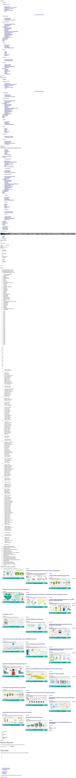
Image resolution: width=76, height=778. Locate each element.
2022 (4, 316)
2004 (4, 335)
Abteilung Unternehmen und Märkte (9, 556)
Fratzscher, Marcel (8, 405)
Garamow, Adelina (8, 407)
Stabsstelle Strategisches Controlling (9, 563)
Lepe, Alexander (7, 459)
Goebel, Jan (6, 413)
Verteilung (5, 307)
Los (8, 245)
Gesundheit (5, 285)
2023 (4, 315)
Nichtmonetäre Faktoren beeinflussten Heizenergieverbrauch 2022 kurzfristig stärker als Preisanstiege (60, 625)
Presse (3, 116)
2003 (4, 336)
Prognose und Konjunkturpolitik (10, 100)
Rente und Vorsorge (7, 298)
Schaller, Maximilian (8, 498)
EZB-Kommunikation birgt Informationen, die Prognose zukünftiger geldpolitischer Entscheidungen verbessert (61, 649)
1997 (4, 342)
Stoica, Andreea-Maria (8, 522)
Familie (5, 280)
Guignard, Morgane (8, 419)
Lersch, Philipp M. (8, 460)
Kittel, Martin (7, 447)
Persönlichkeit (6, 295)
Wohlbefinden (6, 309)
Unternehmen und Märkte (9, 10)
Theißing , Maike (7, 528)
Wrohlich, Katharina (8, 542)
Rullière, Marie (7, 493)
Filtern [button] (1, 246)
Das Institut (6, 69)
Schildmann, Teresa (8, 503)
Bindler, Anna (7, 379)
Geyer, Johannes (7, 411)
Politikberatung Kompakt (9, 34)
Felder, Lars (6, 403)
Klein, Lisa (6, 448)
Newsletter (2, 748)
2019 (4, 319)
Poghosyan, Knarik (8, 486)
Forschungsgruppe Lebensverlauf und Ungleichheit (12, 559)
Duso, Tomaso (7, 396)
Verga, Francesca (7, 534)
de (4, 146)
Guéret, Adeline (7, 418)
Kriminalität (5, 290)
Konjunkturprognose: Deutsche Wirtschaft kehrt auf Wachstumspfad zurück (16, 589)
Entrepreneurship (7, 95)
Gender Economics (8, 18)
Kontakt (6, 55)
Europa (5, 279)
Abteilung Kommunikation (8, 551)
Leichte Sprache (5, 229)
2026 (4, 312)
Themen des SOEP (8, 64)
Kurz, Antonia (7, 456)
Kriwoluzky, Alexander (8, 452)
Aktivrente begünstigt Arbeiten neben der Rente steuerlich (59, 575)
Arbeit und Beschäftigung (8, 274)
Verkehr (5, 306)
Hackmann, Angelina (8, 422)
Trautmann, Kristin (8, 530)
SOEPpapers (7, 36)
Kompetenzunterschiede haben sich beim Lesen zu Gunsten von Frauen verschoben (17, 712)
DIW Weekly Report (8, 28)
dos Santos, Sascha (8, 394)
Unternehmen (6, 304)
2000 (4, 339)
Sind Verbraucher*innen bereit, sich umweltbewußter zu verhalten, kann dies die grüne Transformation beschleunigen (46, 594)
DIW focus (6, 30)
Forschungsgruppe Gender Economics (10, 558)
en (0, 76)
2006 (4, 333)
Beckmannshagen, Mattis (9, 375)
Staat (5, 11)
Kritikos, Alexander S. (8, 451)
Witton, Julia (7, 539)
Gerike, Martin (7, 410)
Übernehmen (13, 566)
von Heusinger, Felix (8, 535)
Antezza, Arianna (7, 369)
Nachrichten (7, 45)
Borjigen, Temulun (8, 380)
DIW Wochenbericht (8, 27)
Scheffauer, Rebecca (8, 500)
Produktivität (6, 296)
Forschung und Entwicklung (8, 282)
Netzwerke (6, 70)
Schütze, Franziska (8, 510)
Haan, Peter (6, 421)
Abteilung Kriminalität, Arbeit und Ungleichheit (11, 552)
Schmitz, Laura (7, 506)
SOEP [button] (3, 40)
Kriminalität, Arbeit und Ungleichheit (11, 7)
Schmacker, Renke (8, 505)
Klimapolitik (7, 9)
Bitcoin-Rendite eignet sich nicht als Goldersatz (34, 717)
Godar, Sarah (7, 412)
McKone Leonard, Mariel (9, 468)
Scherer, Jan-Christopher (9, 501)
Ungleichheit (6, 303)
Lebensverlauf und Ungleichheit (10, 96)
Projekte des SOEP (8, 65)
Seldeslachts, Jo (7, 513)
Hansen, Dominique (8, 424)
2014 (4, 324)
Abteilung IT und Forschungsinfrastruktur (10, 549)
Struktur (6, 51)
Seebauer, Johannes (8, 511)
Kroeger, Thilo (7, 453)
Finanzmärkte (6, 281)
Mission (6, 52)
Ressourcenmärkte (7, 299)
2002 (4, 337)
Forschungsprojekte (8, 24)
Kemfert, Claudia (7, 443)
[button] (2, 0)
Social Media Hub (7, 73)
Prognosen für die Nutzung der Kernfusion (56, 673)
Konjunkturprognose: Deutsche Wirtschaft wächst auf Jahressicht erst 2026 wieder (40, 692)
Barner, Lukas (7, 374)
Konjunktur (5, 289)
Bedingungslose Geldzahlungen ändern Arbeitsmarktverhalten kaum (14, 663)
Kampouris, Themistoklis (9, 442)
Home (3, 236)
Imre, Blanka (7, 437)
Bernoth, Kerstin (7, 377)
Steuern (5, 300)
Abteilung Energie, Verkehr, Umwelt (10, 547)
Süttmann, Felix (7, 524)
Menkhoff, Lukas (7, 471)
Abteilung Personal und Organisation (10, 554)
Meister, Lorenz (7, 470)
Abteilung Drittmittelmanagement (9, 546)
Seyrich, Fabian (7, 514)
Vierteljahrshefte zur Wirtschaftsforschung (11, 31)
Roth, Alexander (7, 492)
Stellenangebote (7, 54)
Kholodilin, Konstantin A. (9, 444)
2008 (4, 331)
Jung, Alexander (7, 439)
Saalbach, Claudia (7, 495)
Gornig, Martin (7, 414)
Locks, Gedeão (7, 462)
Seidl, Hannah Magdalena (9, 512)
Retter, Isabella (7, 489)
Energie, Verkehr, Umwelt (9, 8)
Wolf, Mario (7, 541)
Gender (5, 284)
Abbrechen (8, 566)
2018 (4, 320)
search (1, 0)
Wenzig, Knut (7, 537)
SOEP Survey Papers (8, 113)
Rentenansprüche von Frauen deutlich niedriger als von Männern (14, 687)
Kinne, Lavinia (7, 445)
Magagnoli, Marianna (8, 465)
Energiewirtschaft (6, 278)
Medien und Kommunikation (9, 47)
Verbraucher (5, 305)
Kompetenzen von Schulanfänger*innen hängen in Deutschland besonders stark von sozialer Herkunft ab (44, 668)
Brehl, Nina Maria (7, 381)
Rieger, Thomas (7, 490)
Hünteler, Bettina (7, 433)
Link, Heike (6, 461)
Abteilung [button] (4, 261)
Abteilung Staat (6, 555)
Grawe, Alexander (8, 417)
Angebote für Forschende (9, 59)
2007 (4, 332)
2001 (4, 338)
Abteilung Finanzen (7, 548)
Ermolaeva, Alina (7, 400)
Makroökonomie (7, 6)
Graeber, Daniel (7, 416)
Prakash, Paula (7, 487)
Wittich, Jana (7, 538)
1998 (4, 341)
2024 (4, 314)
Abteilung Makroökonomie (8, 553)
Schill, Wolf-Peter (7, 504)
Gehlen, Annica (7, 409)
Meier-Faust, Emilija (8, 469)
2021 (4, 317)
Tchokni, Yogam (7, 526)
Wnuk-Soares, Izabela (8, 540)
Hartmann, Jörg (7, 425)
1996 (4, 343)
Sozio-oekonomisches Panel (39, 14)
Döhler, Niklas (7, 393)
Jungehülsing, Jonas (8, 440)
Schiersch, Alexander (8, 502)
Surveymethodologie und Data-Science (10, 301)
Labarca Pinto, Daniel (8, 458)
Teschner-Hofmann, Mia (9, 527)
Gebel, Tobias (7, 408)
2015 (4, 323)
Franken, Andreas (7, 404)
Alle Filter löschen (3, 566)
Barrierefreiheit (4, 771)
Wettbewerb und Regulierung (8, 308)
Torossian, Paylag (7, 529)
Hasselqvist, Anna (7, 426)
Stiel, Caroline (7, 521)
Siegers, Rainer (7, 515)
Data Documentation (8, 35)
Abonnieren (12, 746)
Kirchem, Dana (7, 446)
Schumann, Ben (7, 508)
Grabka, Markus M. (8, 415)
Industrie (5, 287)
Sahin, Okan (7, 496)
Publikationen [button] (4, 26)
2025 (4, 313)
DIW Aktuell (7, 29)
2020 (4, 318)
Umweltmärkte (6, 302)
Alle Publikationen (5, 114)
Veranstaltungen (5, 39)
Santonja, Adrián (7, 497)
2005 (4, 334)
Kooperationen (7, 67)
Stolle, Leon (7, 523)
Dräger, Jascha (7, 395)
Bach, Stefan (7, 373)
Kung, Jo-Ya (7, 454)
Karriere (6, 152)
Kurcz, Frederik (7, 455)
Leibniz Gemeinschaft (6, 768)
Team (5, 53)
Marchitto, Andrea (7, 467)
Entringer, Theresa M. (8, 399)
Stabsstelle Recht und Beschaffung (9, 562)
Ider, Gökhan (7, 436)
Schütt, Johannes (7, 509)
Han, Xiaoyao (7, 423)
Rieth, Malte (7, 491)
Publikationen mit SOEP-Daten (10, 66)
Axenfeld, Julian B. (8, 370)
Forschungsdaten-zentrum (9, 60)
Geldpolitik (5, 283)
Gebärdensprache (5, 228)
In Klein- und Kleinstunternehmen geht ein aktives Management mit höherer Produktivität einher (43, 570)
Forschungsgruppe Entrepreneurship (9, 557)
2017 (4, 321)
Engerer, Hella (7, 398)
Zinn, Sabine (7, 544)
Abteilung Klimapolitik (7, 550)
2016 (4, 322)
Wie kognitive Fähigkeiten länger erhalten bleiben (34, 619)
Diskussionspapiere (8, 33)
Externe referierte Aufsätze (9, 32)
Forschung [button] (4, 2)
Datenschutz (4, 773)
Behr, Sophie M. (7, 376)
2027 (4, 311)
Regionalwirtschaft (7, 297)
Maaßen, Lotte (7, 464)
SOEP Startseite (7, 121)
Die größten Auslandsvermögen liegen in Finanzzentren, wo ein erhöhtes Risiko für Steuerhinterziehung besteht (61, 600)
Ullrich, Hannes (7, 532)
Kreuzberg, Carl (7, 450)
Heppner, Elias (7, 427)
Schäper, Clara (7, 499)
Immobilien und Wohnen (8, 286)
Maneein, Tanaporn (8, 466)
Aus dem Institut (6, 275)
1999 (4, 340)
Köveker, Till (7, 449)
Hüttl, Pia (6, 434)
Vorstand (5, 564)
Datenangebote (7, 25)
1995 (4, 344)
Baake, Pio (6, 372)
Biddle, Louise (7, 378)
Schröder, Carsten (7, 507)
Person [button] (3, 260)
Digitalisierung (6, 277)
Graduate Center (7, 71)
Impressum (4, 772)
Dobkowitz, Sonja (7, 392)
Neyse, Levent (7, 480)
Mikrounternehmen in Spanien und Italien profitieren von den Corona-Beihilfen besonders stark (19, 638)
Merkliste (7, 156)
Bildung (5, 276)
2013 (4, 325)
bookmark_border (3, 77)
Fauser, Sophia (7, 402)
